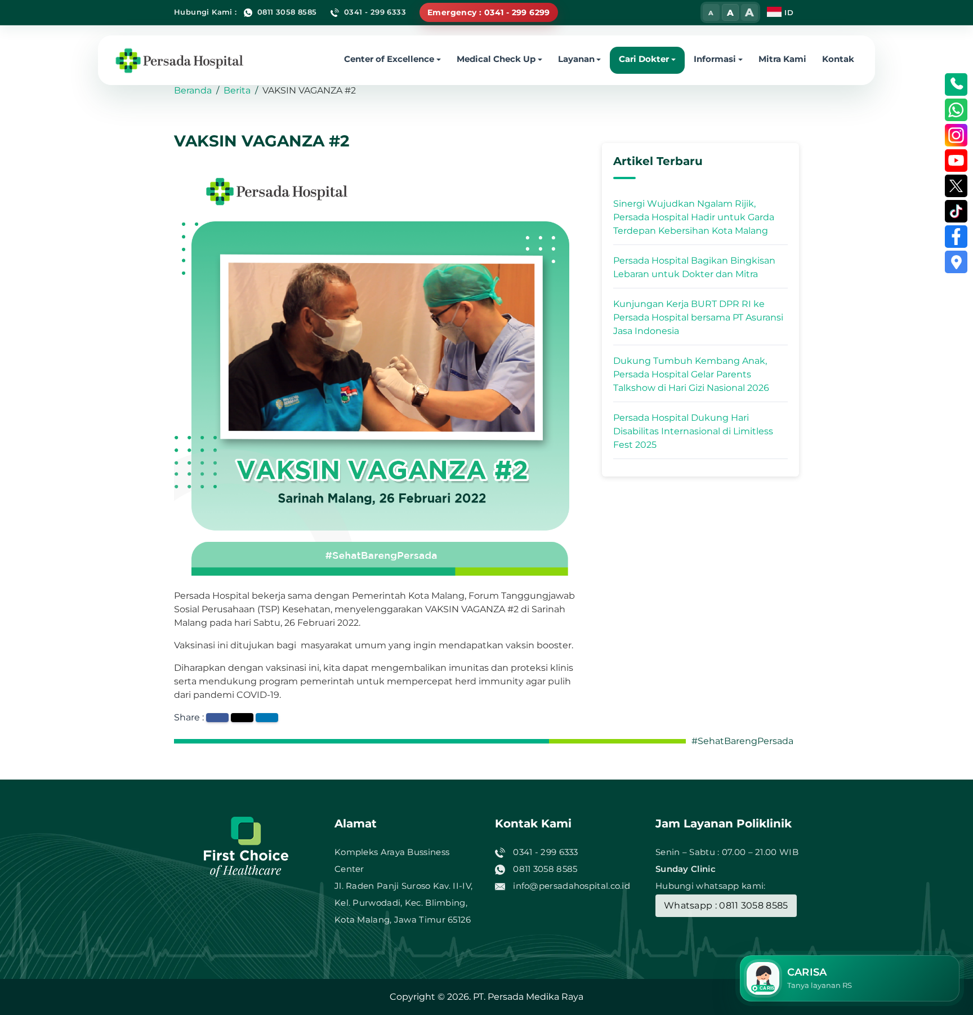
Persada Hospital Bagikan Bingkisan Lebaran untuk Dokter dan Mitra (694, 267)
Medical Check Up (496, 59)
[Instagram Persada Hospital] (956, 135)
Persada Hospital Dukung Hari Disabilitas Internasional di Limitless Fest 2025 (693, 431)
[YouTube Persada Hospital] (956, 160)
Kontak (838, 59)
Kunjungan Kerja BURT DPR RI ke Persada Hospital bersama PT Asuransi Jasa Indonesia (698, 317)
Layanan (576, 59)
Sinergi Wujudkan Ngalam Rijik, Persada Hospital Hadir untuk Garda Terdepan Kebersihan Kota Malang (693, 217)
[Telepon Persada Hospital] (956, 84)
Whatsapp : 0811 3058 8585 (726, 905)
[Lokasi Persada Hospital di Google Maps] (956, 262)
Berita (237, 90)
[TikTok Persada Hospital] (956, 211)
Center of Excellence (389, 59)
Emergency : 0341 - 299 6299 (488, 12)
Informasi (715, 59)
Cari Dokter (644, 59)
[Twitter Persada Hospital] (956, 186)
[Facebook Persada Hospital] (956, 236)
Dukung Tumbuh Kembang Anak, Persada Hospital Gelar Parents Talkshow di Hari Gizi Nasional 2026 (691, 374)
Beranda (193, 90)
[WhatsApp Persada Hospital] (956, 110)
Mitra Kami (782, 59)
